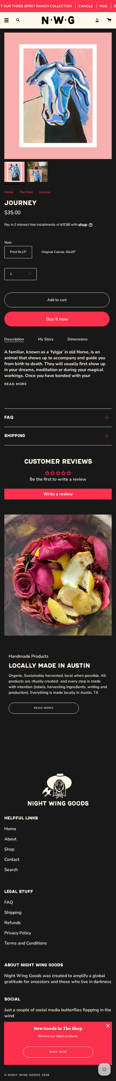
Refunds (12, 923)
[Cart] (109, 20)
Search (11, 870)
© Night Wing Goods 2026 (27, 1075)
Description (14, 339)
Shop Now (58, 1052)
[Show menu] (8, 20)
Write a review (58, 494)
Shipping (14, 436)
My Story (45, 339)
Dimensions (77, 339)
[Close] (108, 1026)
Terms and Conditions (25, 943)
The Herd (26, 192)
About (10, 839)
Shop (9, 849)
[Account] (97, 20)
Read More (43, 708)
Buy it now (57, 319)
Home (8, 192)
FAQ (8, 418)
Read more (15, 384)
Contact (11, 859)
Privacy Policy (17, 933)
